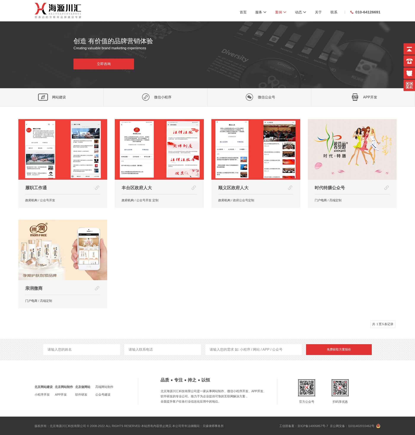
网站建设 (59, 97)
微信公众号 (266, 97)
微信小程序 (162, 97)
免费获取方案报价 (339, 349)
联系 (333, 12)
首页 (243, 12)
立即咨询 (104, 64)
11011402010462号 (361, 426)
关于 (318, 12)
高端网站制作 (104, 387)
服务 (261, 12)
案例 (280, 12)
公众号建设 (102, 394)
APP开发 (370, 97)
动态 (300, 12)
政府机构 (31, 200)
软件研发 (81, 394)
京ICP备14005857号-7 (312, 426)
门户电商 (321, 200)
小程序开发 (42, 394)
